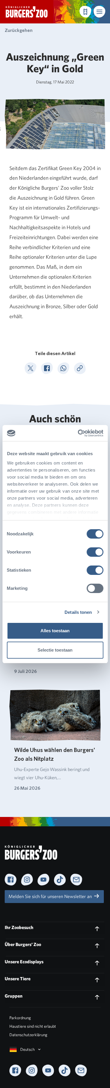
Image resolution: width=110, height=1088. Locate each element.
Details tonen (78, 612)
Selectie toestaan (55, 649)
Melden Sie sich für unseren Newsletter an (51, 896)
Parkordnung (20, 1017)
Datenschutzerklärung (28, 1034)
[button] (99, 12)
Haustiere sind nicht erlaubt (32, 1026)
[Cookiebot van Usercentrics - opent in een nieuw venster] (78, 433)
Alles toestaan (55, 630)
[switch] (95, 552)
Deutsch (27, 1049)
